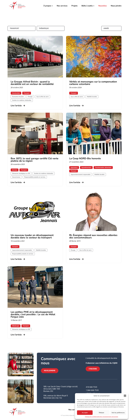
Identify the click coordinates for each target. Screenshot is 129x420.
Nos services (62, 6)
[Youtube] (113, 392)
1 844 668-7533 (92, 390)
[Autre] (116, 392)
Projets (74, 6)
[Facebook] (106, 392)
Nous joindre (116, 6)
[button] (125, 396)
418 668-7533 (91, 387)
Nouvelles (102, 6)
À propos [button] (47, 6)
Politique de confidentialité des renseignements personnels (101, 416)
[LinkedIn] (110, 392)
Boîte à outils (87, 6)
